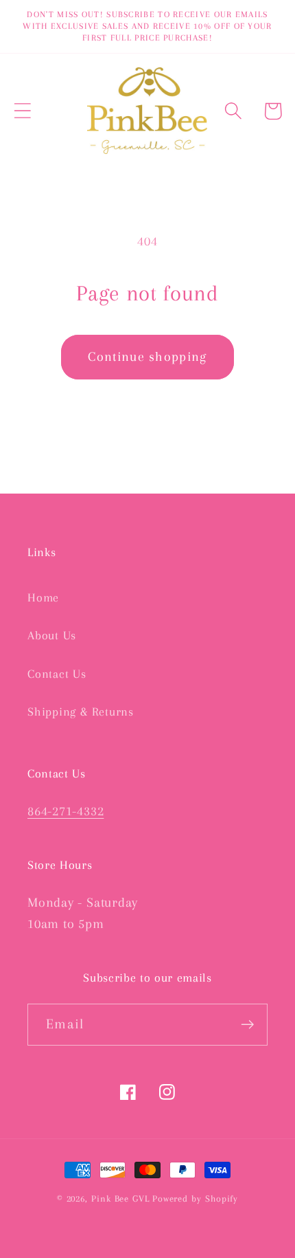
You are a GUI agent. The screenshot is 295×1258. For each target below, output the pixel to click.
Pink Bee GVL (120, 1198)
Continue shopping (147, 356)
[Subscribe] (247, 1025)
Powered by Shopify (195, 1198)
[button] (22, 111)
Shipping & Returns (80, 711)
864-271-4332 (65, 811)
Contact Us (56, 674)
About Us (51, 635)
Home (43, 597)
